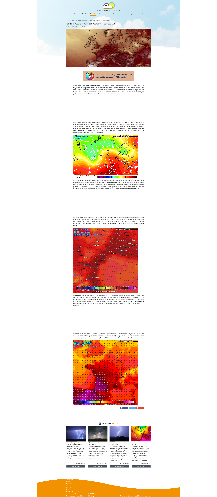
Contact (68, 490)
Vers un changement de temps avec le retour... (119, 443)
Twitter (133, 408)
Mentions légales (71, 494)
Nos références (114, 14)
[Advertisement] (108, 108)
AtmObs (84, 14)
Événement (102, 14)
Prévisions (76, 14)
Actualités (93, 14)
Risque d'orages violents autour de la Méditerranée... (75, 443)
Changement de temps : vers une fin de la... (96, 443)
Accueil (68, 20)
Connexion (140, 14)
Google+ (140, 408)
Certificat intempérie (128, 14)
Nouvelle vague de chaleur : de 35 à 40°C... (141, 443)
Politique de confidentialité (74, 496)
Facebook (124, 408)
